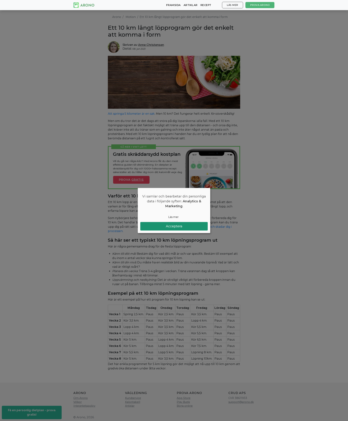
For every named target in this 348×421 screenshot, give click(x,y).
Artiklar (191, 5)
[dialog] (174, 210)
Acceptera (174, 226)
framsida (173, 5)
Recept (205, 5)
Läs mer (232, 5)
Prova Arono (260, 5)
